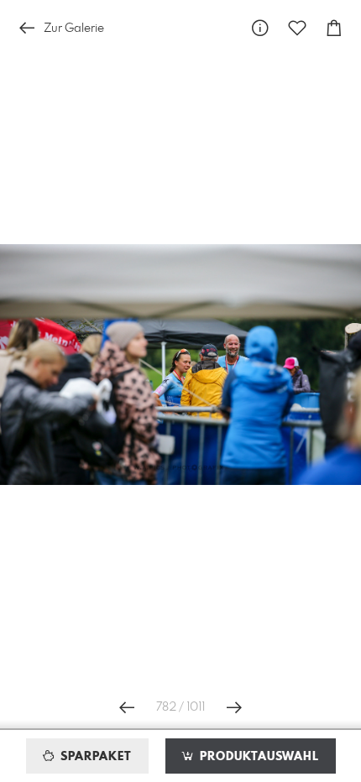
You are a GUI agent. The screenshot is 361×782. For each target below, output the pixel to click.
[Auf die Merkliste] (297, 28)
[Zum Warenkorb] (334, 28)
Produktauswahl (257, 757)
